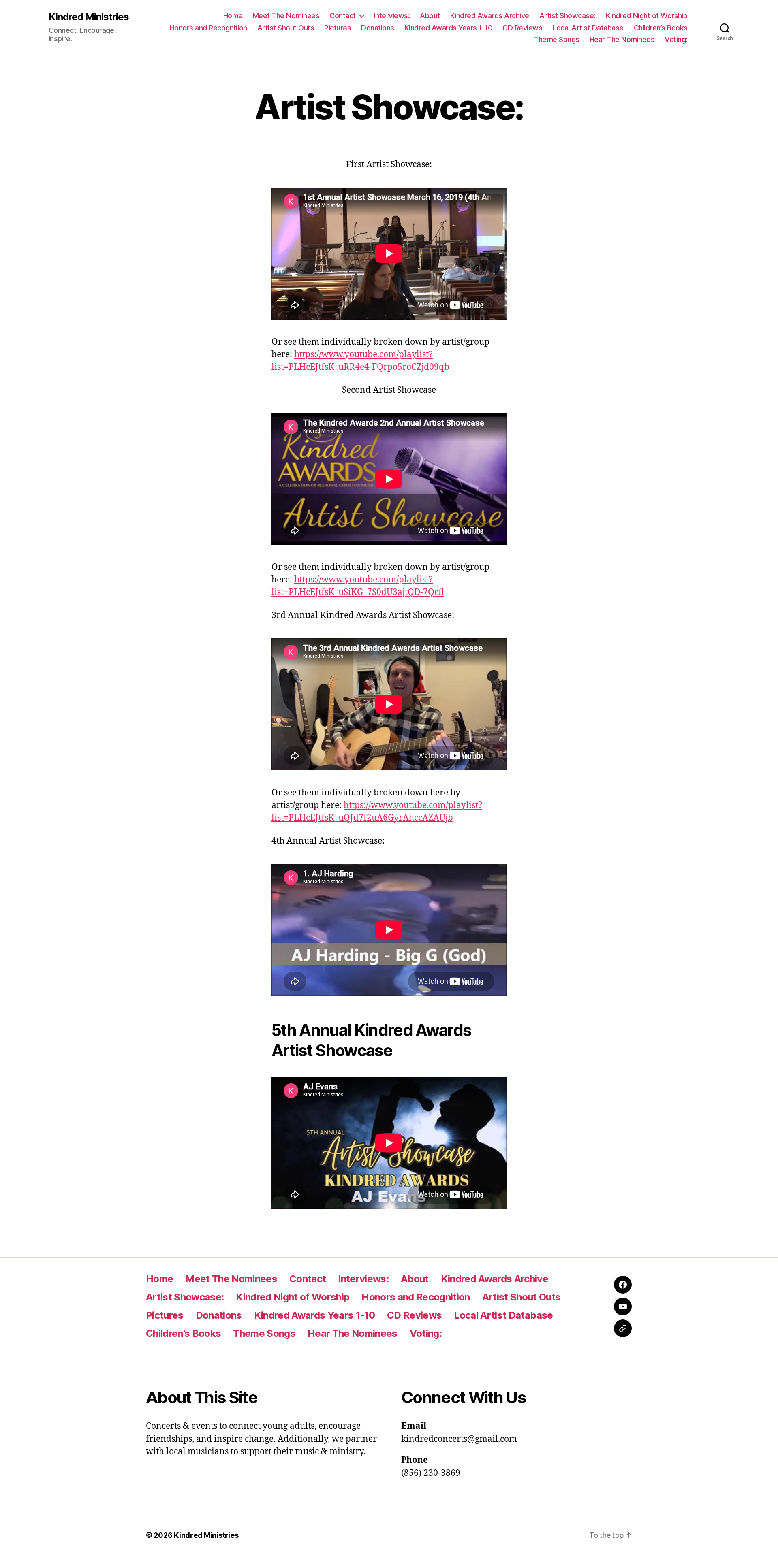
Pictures (337, 27)
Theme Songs (556, 39)
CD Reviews (522, 27)
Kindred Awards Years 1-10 (448, 27)
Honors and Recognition (208, 27)
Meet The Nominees (286, 15)
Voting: (676, 39)
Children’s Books (661, 27)
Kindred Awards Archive (489, 15)
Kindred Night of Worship (647, 15)
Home (233, 15)
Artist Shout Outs (285, 27)
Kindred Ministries (89, 17)
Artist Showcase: (567, 15)
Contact (342, 15)
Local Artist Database (588, 27)
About (430, 15)
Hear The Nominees (622, 39)
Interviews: (392, 15)
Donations (377, 27)
